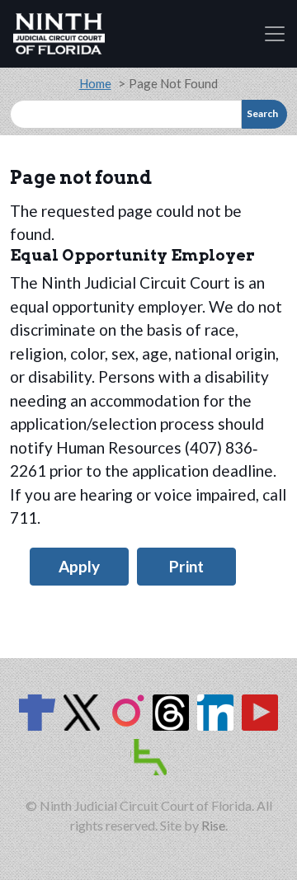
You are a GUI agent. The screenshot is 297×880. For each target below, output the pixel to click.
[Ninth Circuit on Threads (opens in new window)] (171, 712)
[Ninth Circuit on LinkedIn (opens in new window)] (215, 712)
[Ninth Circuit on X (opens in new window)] (82, 712)
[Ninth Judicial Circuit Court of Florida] (59, 33)
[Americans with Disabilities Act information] (148, 757)
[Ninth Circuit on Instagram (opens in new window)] (126, 712)
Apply (79, 566)
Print (186, 566)
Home (95, 83)
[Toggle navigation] (274, 33)
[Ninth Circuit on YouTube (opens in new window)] (260, 712)
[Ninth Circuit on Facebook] (37, 712)
